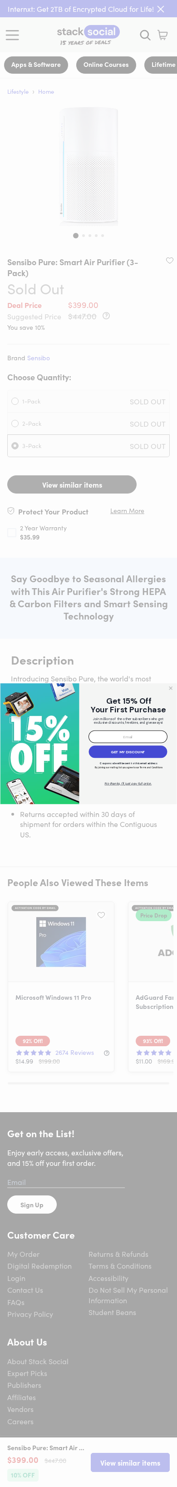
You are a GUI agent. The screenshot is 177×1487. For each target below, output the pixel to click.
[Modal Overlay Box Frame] (88, 743)
